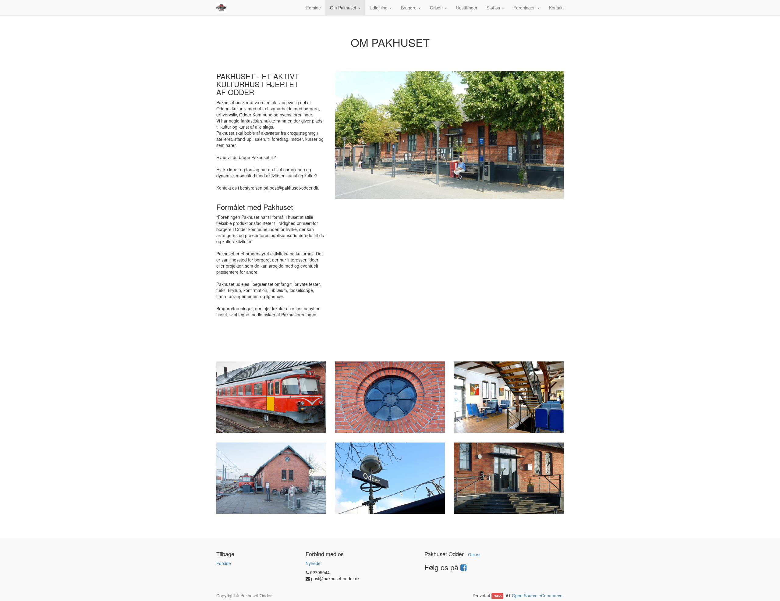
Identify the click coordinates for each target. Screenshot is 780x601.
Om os (474, 554)
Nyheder (314, 563)
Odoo (498, 596)
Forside (223, 563)
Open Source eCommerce (537, 595)
